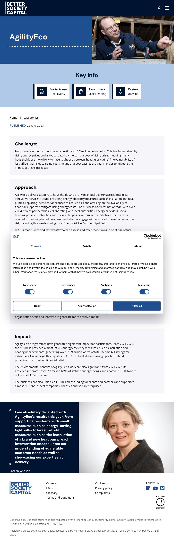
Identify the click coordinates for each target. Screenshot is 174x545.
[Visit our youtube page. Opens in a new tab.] (155, 488)
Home (13, 117)
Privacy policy (103, 488)
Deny (37, 305)
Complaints (102, 493)
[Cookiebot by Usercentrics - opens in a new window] (146, 236)
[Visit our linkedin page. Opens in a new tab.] (148, 488)
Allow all (137, 305)
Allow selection (87, 305)
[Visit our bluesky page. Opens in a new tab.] (162, 488)
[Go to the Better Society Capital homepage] (16, 8)
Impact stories (29, 117)
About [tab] (138, 246)
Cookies (100, 483)
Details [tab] (87, 246)
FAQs (49, 488)
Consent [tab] (36, 246)
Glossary (51, 493)
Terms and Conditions (60, 497)
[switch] (68, 291)
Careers (51, 483)
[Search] (159, 8)
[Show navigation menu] (167, 8)
